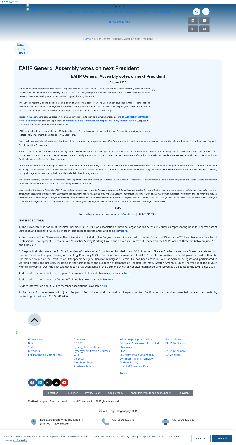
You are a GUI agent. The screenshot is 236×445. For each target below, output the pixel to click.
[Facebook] (32, 382)
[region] (118, 437)
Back (22, 53)
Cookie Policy (20, 440)
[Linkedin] (40, 382)
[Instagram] (48, 382)
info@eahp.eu (126, 214)
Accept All (222, 438)
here (124, 231)
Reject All (201, 438)
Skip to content (9, 2)
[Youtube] (64, 382)
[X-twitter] (56, 382)
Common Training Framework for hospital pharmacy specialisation (99, 120)
